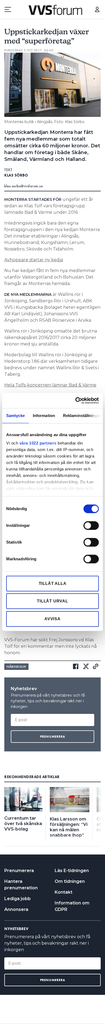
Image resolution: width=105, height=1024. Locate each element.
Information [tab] (44, 415)
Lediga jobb (17, 898)
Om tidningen (70, 881)
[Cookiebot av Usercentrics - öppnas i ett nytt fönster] (75, 400)
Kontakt (63, 892)
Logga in (97, 9)
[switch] (91, 525)
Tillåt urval (52, 601)
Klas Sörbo (16, 175)
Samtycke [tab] (15, 415)
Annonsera (16, 909)
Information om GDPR (72, 906)
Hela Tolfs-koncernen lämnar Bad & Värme (50, 385)
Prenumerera (19, 870)
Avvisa (52, 618)
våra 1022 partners (38, 443)
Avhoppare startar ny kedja (33, 259)
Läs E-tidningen (72, 870)
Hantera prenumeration (21, 884)
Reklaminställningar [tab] (82, 415)
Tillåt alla (52, 583)
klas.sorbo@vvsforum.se (23, 186)
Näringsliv (16, 666)
